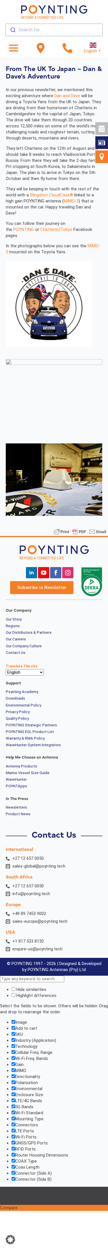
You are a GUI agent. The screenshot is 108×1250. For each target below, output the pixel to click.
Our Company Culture (24, 646)
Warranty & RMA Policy (25, 738)
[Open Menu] (13, 48)
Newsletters (16, 807)
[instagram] (67, 572)
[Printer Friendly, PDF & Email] (80, 531)
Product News (18, 814)
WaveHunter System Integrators (33, 745)
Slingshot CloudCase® (51, 195)
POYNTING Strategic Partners (31, 725)
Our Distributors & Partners (29, 633)
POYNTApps (16, 786)
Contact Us (15, 653)
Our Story (14, 619)
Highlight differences (35, 995)
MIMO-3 (71, 201)
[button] (10, 1239)
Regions (13, 626)
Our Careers (16, 639)
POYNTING (23, 229)
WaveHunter (16, 780)
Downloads (15, 698)
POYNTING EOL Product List (30, 732)
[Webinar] (101, 128)
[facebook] (55, 572)
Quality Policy (17, 719)
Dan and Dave (67, 95)
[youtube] (43, 572)
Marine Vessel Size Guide (28, 773)
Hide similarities (30, 989)
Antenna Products (21, 766)
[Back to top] (98, 214)
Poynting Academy (22, 692)
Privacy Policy (18, 712)
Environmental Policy (23, 705)
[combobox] (54, 30)
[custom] (101, 142)
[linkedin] (31, 572)
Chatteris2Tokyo (56, 229)
